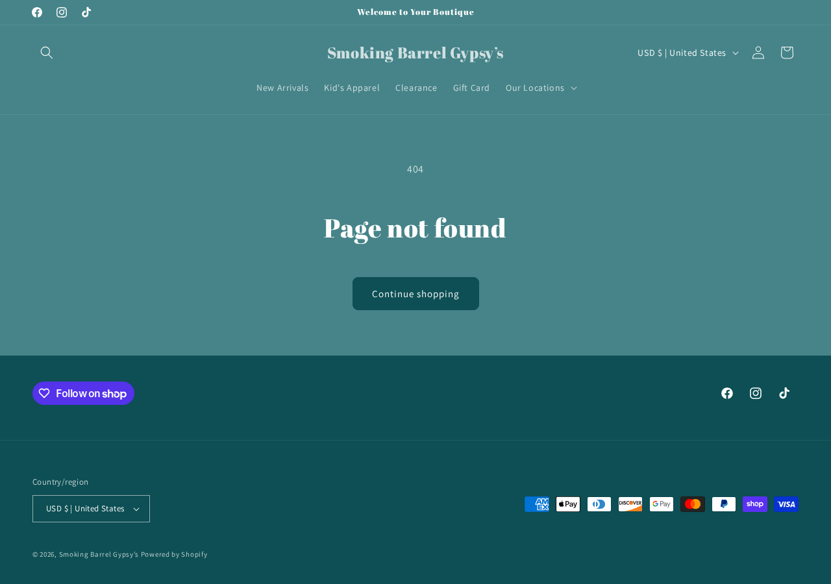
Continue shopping (416, 293)
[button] (46, 52)
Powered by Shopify (174, 554)
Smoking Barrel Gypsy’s (99, 554)
